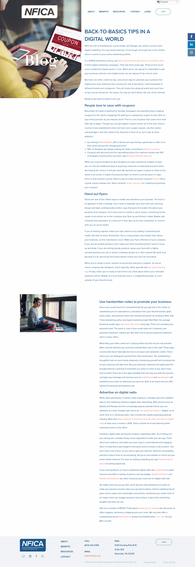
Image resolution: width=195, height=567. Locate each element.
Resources (119, 11)
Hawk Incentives (152, 149)
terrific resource (133, 183)
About (91, 11)
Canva (156, 179)
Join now (160, 516)
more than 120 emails (130, 324)
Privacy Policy (150, 562)
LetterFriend (147, 377)
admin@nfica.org (92, 556)
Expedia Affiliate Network (139, 156)
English (164, 2)
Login (147, 11)
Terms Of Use (169, 562)
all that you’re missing (148, 508)
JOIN (164, 542)
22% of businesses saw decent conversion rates (141, 60)
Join (163, 11)
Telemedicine (125, 516)
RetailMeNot (106, 142)
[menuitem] (91, 11)
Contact (135, 11)
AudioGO (160, 470)
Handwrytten (163, 377)
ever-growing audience (150, 410)
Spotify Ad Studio (160, 474)
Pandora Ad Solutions (109, 478)
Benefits (104, 11)
